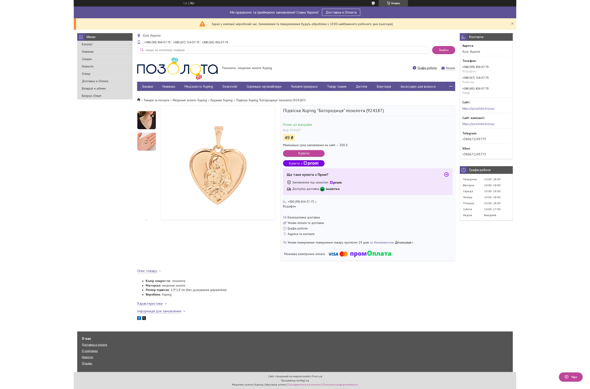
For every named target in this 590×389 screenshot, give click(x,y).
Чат (574, 377)
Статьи (86, 74)
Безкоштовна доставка (304, 217)
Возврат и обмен (94, 88)
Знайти (443, 50)
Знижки (147, 86)
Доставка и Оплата (341, 12)
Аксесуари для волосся (418, 86)
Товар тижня (336, 86)
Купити (303, 153)
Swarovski (229, 86)
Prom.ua (317, 376)
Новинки (88, 51)
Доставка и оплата (94, 345)
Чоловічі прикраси (304, 86)
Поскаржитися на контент (304, 384)
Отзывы (87, 363)
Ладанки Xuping (221, 100)
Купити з (295, 163)
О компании (90, 351)
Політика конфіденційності (340, 384)
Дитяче (361, 86)
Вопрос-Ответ (91, 96)
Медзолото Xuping (199, 86)
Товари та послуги (156, 100)
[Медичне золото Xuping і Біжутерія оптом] (177, 68)
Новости (87, 66)
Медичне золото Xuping (190, 100)
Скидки (87, 59)
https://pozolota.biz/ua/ (478, 108)
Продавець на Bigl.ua (295, 380)
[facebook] (139, 319)
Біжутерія (384, 86)
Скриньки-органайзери (264, 86)
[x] (144, 319)
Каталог (87, 44)
